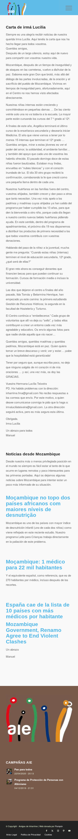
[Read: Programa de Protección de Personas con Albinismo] (9, 781)
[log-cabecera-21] (32, 7)
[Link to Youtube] (69, 830)
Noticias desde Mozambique (33, 454)
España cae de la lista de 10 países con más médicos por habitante (37, 610)
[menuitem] (67, 7)
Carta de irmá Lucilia (26, 27)
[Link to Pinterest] (63, 830)
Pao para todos (23, 769)
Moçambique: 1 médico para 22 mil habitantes (35, 564)
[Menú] (67, 7)
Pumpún (59, 826)
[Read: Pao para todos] (9, 771)
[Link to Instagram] (58, 830)
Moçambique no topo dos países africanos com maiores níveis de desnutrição (38, 506)
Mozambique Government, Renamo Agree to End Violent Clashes (33, 633)
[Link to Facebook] (46, 830)
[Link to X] (52, 830)
